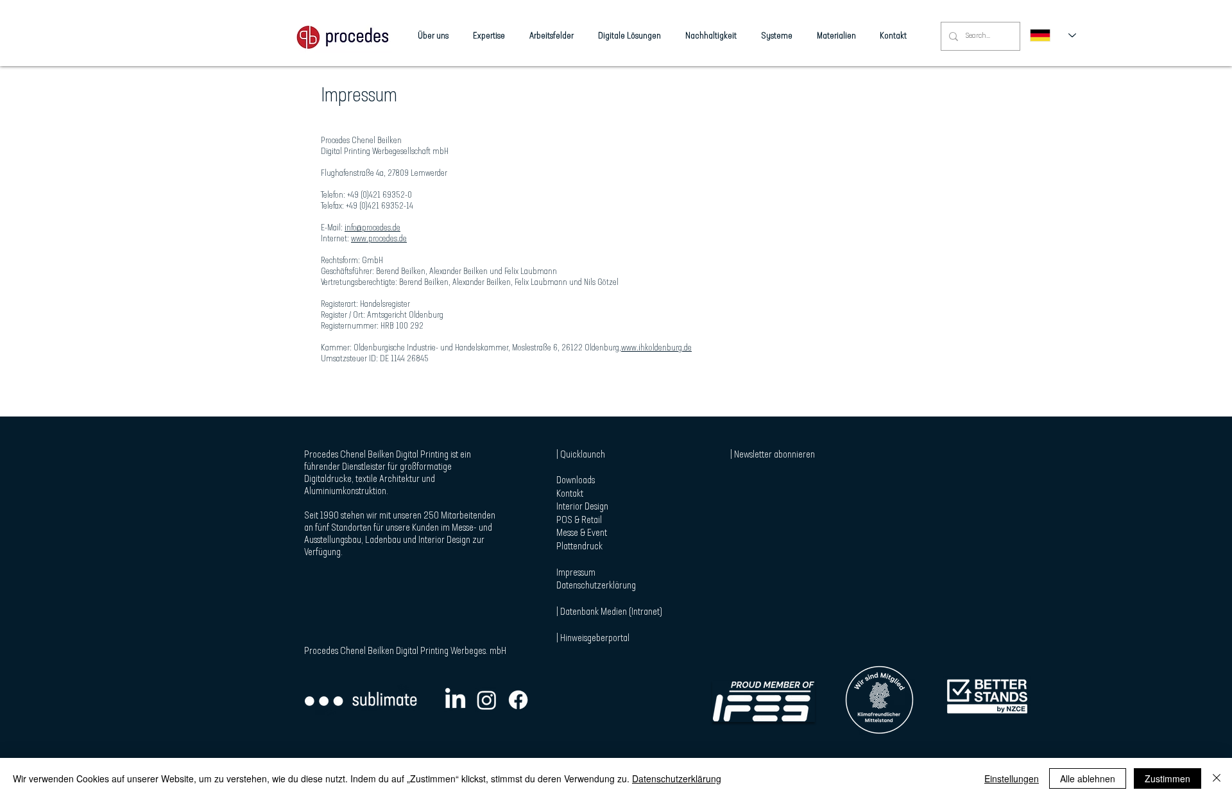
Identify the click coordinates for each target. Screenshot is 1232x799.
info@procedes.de (372, 228)
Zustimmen (1167, 778)
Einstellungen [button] (1011, 778)
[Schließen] (1216, 778)
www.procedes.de (379, 239)
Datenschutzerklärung (676, 778)
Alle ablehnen (1087, 778)
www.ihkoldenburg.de (656, 348)
